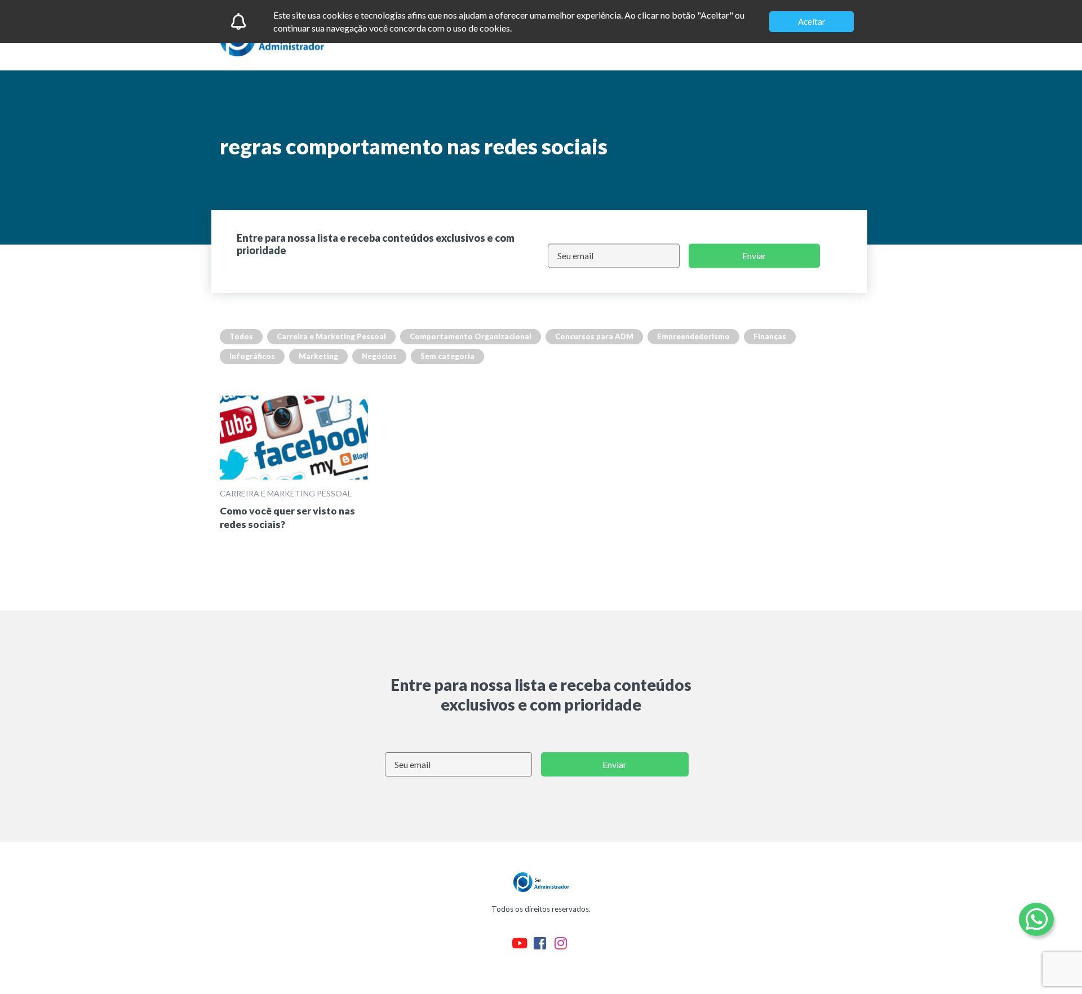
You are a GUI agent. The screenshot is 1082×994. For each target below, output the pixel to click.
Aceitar (812, 21)
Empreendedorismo (693, 336)
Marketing (318, 356)
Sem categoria (447, 356)
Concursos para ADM (594, 336)
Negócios (379, 356)
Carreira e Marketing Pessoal (331, 336)
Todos (241, 336)
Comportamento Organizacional (470, 336)
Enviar (754, 255)
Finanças (769, 336)
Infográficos (252, 356)
